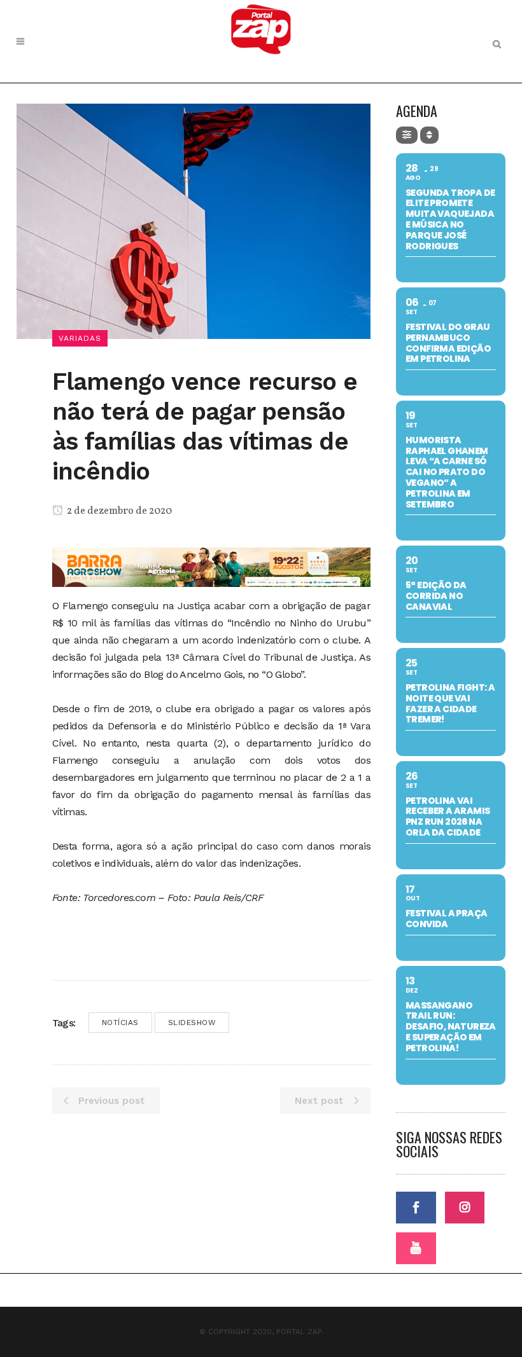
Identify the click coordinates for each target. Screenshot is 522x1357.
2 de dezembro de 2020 (118, 511)
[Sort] (429, 135)
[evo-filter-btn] (407, 135)
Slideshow (192, 1022)
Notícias (120, 1022)
